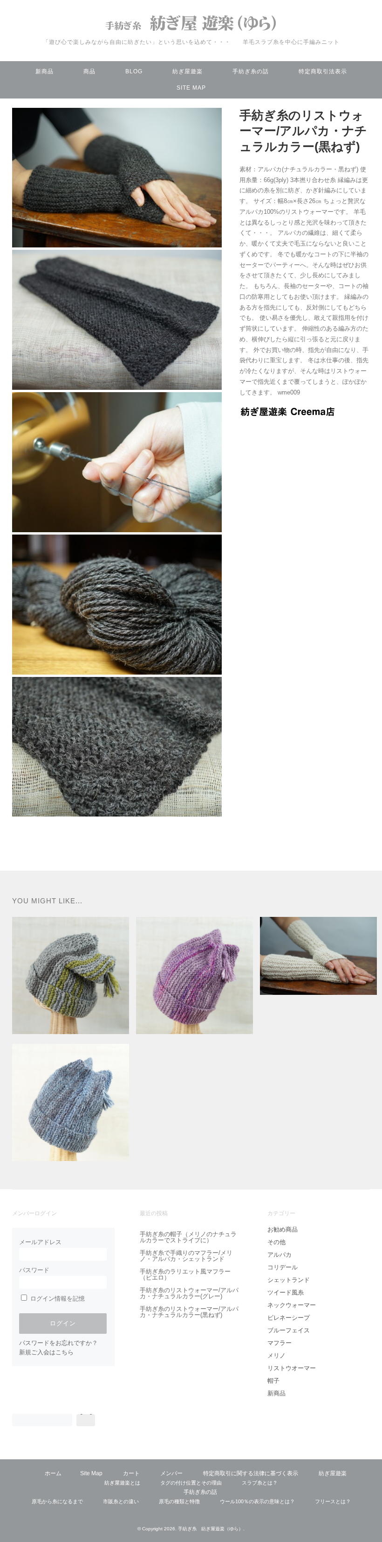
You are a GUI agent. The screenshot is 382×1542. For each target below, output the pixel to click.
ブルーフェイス (288, 1330)
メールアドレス (40, 1242)
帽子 (273, 1380)
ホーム (53, 1473)
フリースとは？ (333, 1501)
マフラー (279, 1342)
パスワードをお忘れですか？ (58, 1342)
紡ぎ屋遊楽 (187, 71)
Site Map (191, 87)
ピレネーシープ (288, 1317)
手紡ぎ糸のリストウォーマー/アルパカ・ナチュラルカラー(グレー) (189, 1293)
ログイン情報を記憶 (56, 1298)
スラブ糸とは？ (260, 1483)
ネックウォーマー (291, 1305)
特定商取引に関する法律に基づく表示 (250, 1473)
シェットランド (288, 1279)
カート (131, 1473)
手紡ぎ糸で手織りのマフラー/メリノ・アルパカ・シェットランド (186, 1255)
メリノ (276, 1355)
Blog (134, 71)
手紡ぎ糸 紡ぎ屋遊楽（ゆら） (210, 1528)
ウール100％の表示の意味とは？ (257, 1501)
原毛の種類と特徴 (179, 1501)
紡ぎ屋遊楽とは (122, 1483)
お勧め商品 (282, 1229)
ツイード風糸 (285, 1292)
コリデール (282, 1267)
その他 (276, 1242)
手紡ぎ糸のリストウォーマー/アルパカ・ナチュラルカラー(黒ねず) (189, 1311)
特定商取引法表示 (323, 71)
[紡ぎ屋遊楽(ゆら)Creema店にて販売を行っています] (287, 413)
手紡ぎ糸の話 (250, 71)
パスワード (34, 1270)
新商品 (44, 71)
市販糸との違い (121, 1501)
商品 (89, 71)
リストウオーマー (291, 1368)
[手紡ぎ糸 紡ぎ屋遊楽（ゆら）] (191, 32)
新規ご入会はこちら (46, 1352)
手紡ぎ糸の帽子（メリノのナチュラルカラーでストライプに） (188, 1237)
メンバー (171, 1473)
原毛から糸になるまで (57, 1501)
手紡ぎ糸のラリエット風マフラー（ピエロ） (185, 1274)
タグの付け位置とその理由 (191, 1483)
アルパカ (279, 1254)
